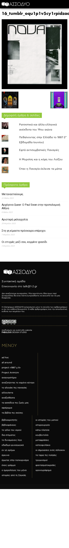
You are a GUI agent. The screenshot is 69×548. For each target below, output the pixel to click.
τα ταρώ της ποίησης (46, 455)
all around (7, 362)
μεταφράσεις (42, 440)
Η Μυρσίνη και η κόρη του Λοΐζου (41, 159)
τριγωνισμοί (41, 460)
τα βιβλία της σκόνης (12, 413)
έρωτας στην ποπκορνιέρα (15, 460)
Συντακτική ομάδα (13, 281)
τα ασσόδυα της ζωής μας (15, 402)
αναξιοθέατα (8, 397)
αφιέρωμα (7, 407)
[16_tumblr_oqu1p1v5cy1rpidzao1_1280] (34, 88)
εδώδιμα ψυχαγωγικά (13, 445)
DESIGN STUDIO (14, 332)
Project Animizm (10, 372)
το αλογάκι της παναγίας (14, 387)
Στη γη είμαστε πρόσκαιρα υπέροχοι (24, 230)
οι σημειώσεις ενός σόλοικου (50, 450)
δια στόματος (8, 435)
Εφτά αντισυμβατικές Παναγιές (39, 150)
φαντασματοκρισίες (46, 465)
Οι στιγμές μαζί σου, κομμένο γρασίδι (24, 242)
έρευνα (5, 455)
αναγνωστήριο (9, 377)
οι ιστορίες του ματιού (47, 420)
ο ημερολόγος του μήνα (14, 470)
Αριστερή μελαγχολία (15, 219)
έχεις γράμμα (8, 465)
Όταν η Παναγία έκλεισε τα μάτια (40, 168)
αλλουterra (7, 392)
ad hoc (5, 357)
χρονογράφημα (43, 470)
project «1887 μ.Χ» (11, 367)
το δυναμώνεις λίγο (12, 440)
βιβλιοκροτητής (9, 420)
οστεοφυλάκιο (43, 445)
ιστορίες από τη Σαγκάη (14, 475)
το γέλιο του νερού (11, 430)
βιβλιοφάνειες (9, 425)
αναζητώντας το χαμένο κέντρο (18, 382)
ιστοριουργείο (43, 425)
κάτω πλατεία (42, 430)
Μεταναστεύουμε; (12, 194)
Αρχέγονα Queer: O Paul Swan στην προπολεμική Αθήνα (31, 206)
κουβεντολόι (42, 435)
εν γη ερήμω (8, 450)
